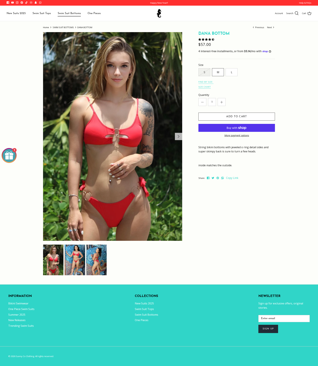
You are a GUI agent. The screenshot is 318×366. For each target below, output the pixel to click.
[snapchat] (35, 2)
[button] (206, 39)
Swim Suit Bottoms (69, 13)
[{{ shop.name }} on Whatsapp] (40, 2)
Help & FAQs (305, 2)
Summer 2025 (16, 314)
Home (46, 27)
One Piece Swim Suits (21, 309)
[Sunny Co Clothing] (159, 13)
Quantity (203, 95)
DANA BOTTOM (84, 27)
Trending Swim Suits (21, 326)
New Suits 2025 (16, 13)
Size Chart (204, 86)
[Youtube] (12, 2)
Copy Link (232, 178)
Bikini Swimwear (18, 303)
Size (200, 65)
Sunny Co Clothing (25, 356)
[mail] (31, 2)
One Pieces (94, 13)
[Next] (178, 136)
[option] (112, 136)
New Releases (17, 320)
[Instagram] (17, 2)
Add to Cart (236, 116)
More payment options (236, 135)
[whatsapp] (222, 178)
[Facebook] (8, 2)
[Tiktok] (26, 2)
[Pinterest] (22, 2)
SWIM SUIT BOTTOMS (63, 27)
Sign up (268, 329)
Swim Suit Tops (41, 13)
